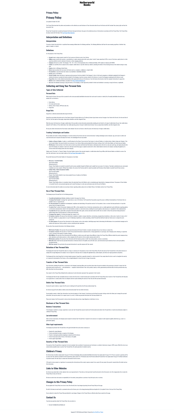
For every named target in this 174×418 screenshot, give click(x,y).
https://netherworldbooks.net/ (78, 80)
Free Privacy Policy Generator (68, 33)
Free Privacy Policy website (75, 153)
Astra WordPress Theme (98, 412)
